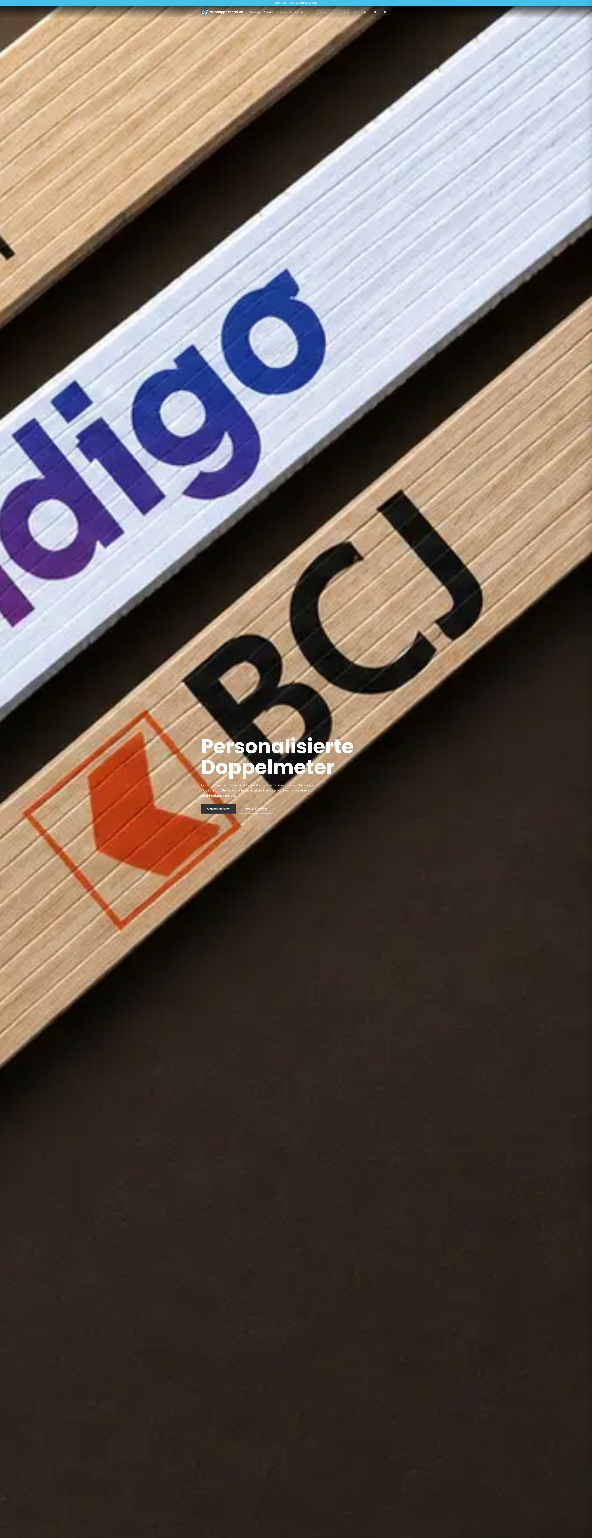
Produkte (270, 12)
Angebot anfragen (218, 808)
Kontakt (299, 12)
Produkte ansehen (256, 808)
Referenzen (286, 12)
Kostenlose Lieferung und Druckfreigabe (296, 2)
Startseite (255, 12)
